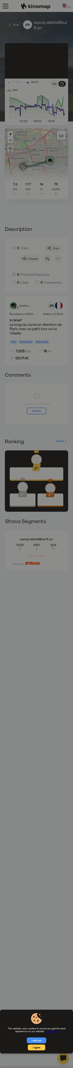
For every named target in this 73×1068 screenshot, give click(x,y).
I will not (36, 1040)
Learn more (51, 1031)
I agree (36, 1047)
